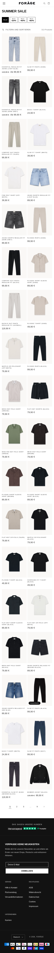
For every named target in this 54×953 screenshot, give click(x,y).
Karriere (8, 920)
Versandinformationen (14, 897)
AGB (31, 887)
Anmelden (27, 871)
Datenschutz (34, 897)
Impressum (33, 906)
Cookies (32, 902)
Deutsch (16, 937)
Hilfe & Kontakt (11, 887)
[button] (4, 3)
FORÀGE (40, 937)
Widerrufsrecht (35, 892)
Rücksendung (10, 892)
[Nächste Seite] (44, 806)
